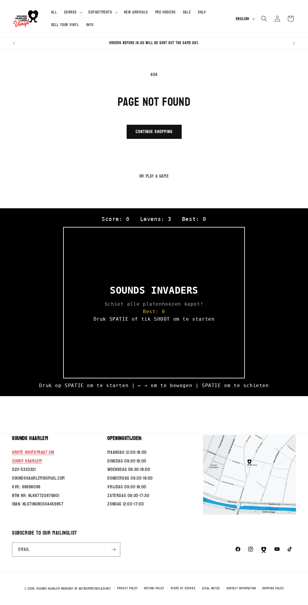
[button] (72, 12)
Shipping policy (273, 588)
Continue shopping (154, 132)
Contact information (241, 588)
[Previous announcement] (14, 43)
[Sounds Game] (264, 550)
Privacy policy (127, 588)
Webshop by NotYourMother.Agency (86, 588)
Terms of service (183, 588)
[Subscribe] (113, 549)
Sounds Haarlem (48, 588)
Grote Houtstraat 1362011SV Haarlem (33, 456)
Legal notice (211, 588)
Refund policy (154, 588)
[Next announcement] (293, 43)
